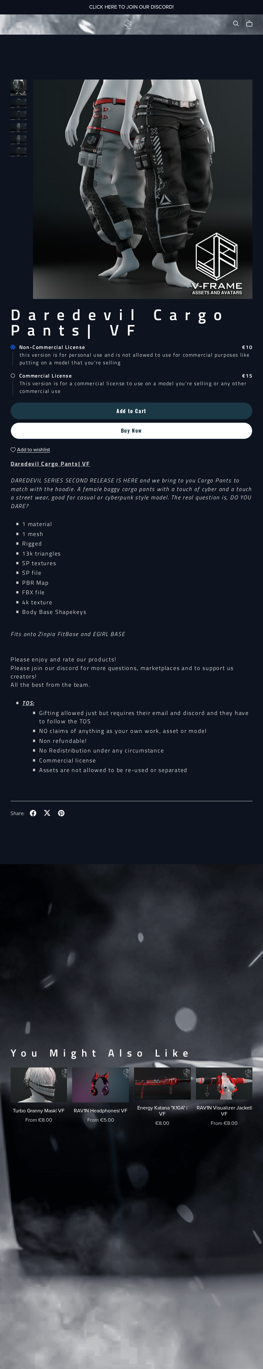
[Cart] (252, 24)
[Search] (236, 24)
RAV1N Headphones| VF (100, 1111)
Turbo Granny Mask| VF (38, 1111)
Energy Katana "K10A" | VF (162, 1111)
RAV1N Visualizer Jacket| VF (224, 1111)
